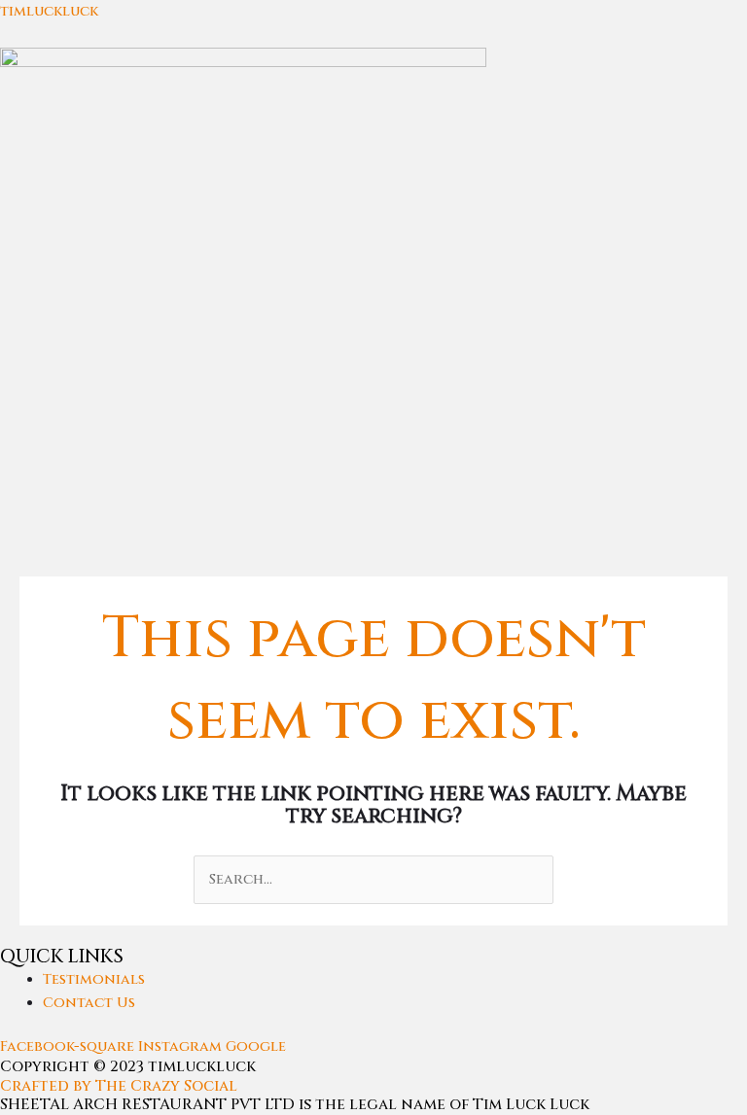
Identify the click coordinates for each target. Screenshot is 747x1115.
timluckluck (49, 11)
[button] (373, 544)
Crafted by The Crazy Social (118, 1086)
